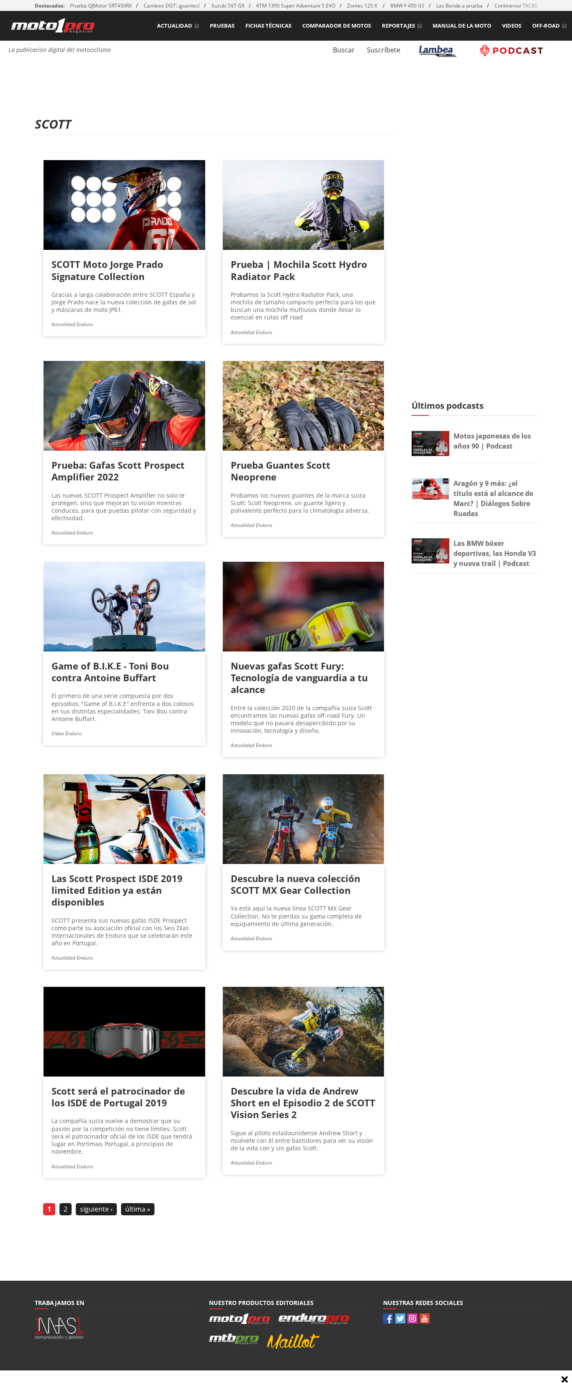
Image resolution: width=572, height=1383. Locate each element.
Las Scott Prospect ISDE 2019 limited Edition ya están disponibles (117, 890)
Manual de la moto (462, 25)
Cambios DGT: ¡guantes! (172, 5)
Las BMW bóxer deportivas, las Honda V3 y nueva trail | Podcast (494, 553)
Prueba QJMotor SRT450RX (101, 5)
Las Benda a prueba (459, 5)
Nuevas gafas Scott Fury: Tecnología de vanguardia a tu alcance (299, 677)
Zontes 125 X (363, 5)
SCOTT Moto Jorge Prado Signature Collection (107, 270)
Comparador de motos (336, 25)
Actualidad (174, 25)
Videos (511, 25)
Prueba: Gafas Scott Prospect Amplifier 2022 (118, 471)
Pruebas (222, 25)
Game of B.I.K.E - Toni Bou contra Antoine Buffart (110, 671)
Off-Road (546, 25)
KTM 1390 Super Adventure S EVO (295, 5)
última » (137, 1209)
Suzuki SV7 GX (228, 5)
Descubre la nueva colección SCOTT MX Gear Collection (295, 884)
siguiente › (96, 1209)
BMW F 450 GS (407, 5)
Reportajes (398, 25)
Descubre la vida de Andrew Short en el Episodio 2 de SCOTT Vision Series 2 (303, 1103)
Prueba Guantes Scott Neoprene (280, 471)
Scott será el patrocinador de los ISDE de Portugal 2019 (118, 1097)
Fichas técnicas (268, 25)
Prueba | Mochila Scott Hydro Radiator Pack (299, 270)
